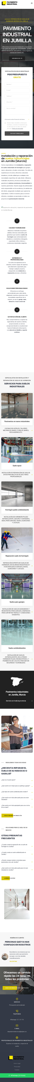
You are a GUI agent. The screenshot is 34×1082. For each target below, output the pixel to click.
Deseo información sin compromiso (17, 988)
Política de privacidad (17, 128)
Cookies (17, 1070)
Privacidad (17, 1066)
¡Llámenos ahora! (9, 878)
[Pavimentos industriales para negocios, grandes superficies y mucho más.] (10, 3)
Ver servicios (16, 58)
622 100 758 (20, 1019)
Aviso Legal (17, 1063)
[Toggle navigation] (32, 3)
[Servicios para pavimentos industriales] (17, 1057)
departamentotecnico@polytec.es (17, 1031)
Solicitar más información (13, 815)
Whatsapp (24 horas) (18, 1075)
